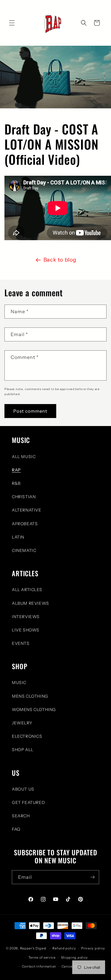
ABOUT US (23, 789)
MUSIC (19, 682)
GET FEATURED (28, 802)
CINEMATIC (24, 550)
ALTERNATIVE (26, 510)
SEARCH (21, 815)
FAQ (16, 829)
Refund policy (64, 948)
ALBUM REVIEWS (30, 603)
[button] (11, 22)
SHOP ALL (22, 749)
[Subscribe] (92, 877)
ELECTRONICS (27, 736)
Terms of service (42, 957)
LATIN (18, 537)
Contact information (39, 966)
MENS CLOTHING (30, 696)
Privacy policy (93, 948)
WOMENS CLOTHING (34, 709)
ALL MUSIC (24, 456)
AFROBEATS (25, 523)
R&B (16, 483)
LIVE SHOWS (25, 630)
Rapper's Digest (33, 948)
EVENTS (21, 643)
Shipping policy (74, 957)
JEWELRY (22, 723)
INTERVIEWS (26, 616)
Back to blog (60, 260)
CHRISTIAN (24, 496)
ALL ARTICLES (27, 589)
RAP (16, 470)
